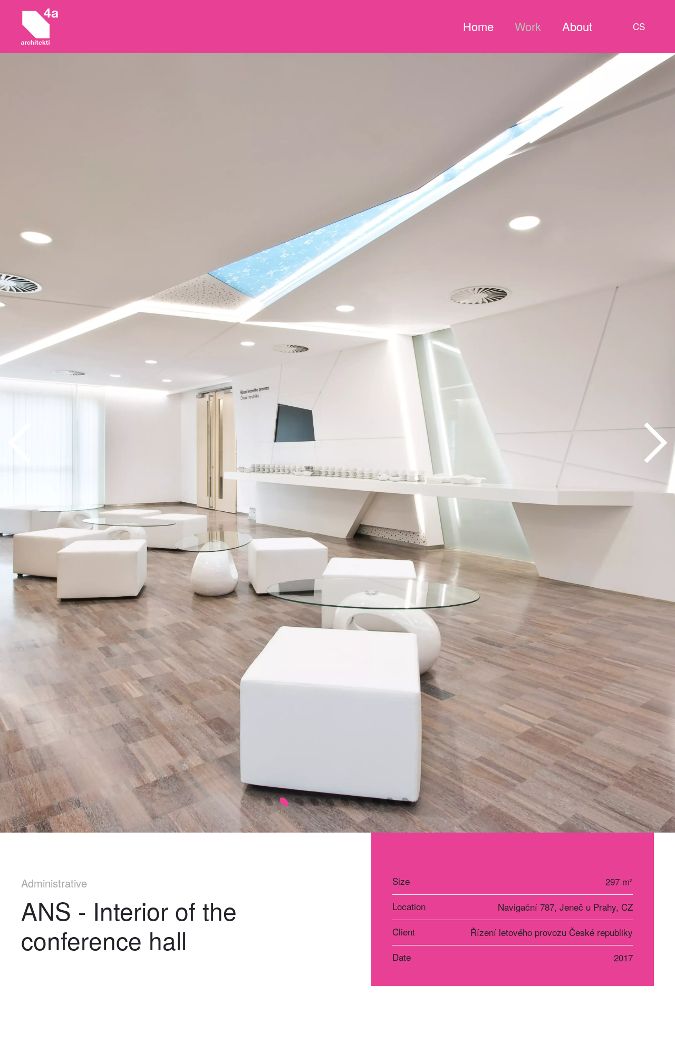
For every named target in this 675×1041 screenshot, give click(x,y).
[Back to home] (39, 26)
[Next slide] (655, 443)
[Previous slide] (20, 443)
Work (528, 26)
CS (639, 26)
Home (478, 26)
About (577, 26)
